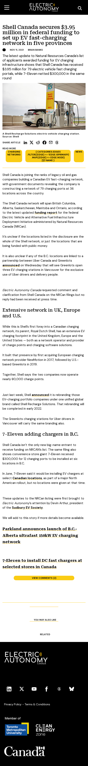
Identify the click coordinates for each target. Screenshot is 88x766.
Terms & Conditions (37, 704)
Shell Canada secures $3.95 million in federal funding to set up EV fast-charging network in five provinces (40, 35)
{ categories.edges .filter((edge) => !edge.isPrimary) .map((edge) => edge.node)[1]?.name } (48, 156)
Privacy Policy (12, 704)
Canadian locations (27, 478)
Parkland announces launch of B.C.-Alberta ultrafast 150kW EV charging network (40, 535)
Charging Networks (13, 153)
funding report (46, 213)
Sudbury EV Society (27, 508)
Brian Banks (35, 49)
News (79, 151)
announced (11, 265)
